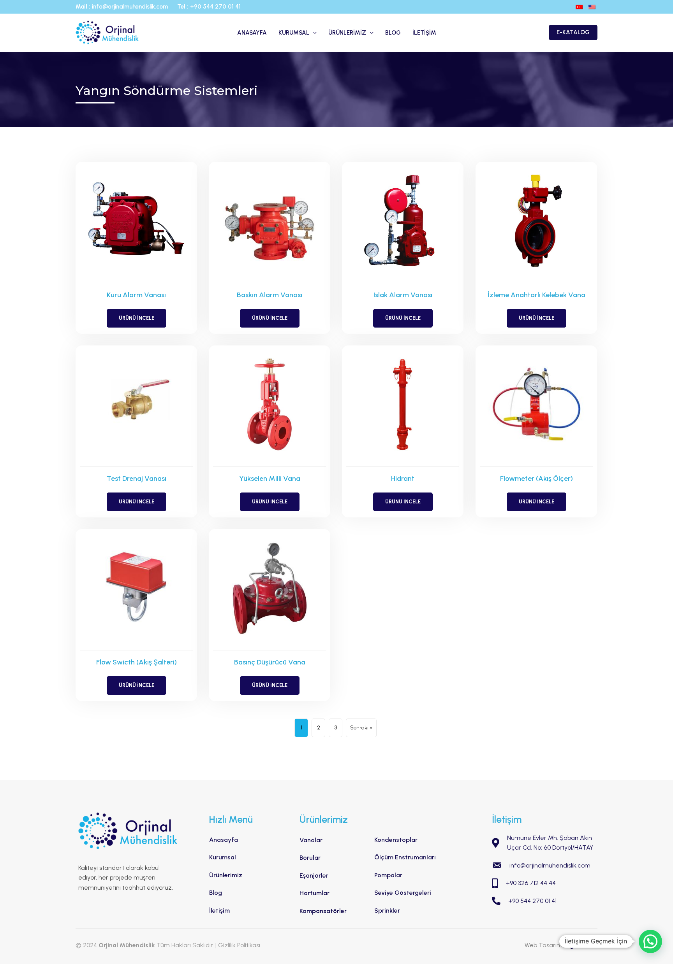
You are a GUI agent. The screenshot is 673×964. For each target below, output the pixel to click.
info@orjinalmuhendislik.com (130, 6)
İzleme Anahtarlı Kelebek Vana (536, 295)
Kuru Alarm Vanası (136, 295)
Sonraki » (361, 727)
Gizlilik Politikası (239, 945)
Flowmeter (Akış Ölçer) (536, 478)
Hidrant (402, 478)
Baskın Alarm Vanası (269, 295)
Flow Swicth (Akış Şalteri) (136, 662)
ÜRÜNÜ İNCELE (142, 318)
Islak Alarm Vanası (402, 295)
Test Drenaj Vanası (136, 478)
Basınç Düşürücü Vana (269, 662)
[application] (313, 33)
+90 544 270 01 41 (215, 6)
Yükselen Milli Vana (269, 478)
